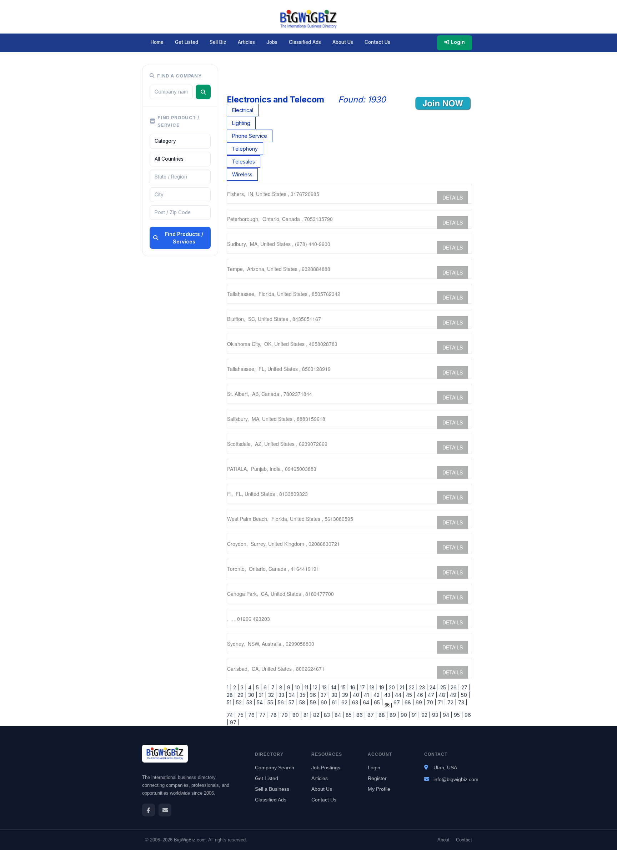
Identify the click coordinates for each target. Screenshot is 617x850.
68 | (408, 702)
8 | (282, 687)
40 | (356, 695)
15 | (344, 687)
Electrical (242, 110)
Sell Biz (218, 42)
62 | (345, 702)
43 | (388, 695)
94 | (446, 715)
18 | (373, 687)
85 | (349, 715)
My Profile (379, 789)
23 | (423, 687)
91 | (415, 715)
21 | (402, 687)
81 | (307, 715)
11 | (307, 687)
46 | (420, 695)
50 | (465, 695)
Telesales (243, 162)
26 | (454, 687)
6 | (266, 687)
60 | (324, 702)
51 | (231, 702)
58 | (303, 702)
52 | (240, 702)
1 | (229, 687)
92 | (425, 715)
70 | (430, 702)
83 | (327, 715)
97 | (234, 722)
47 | (431, 695)
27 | (465, 687)
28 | (231, 695)
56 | (281, 702)
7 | (274, 687)
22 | (412, 687)
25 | (444, 687)
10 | (298, 687)
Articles (246, 42)
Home (157, 42)
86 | (360, 715)
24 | (433, 687)
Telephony (245, 149)
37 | (324, 695)
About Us (342, 42)
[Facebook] (148, 810)
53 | (250, 702)
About (443, 840)
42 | (377, 695)
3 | (243, 687)
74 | (231, 715)
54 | (260, 702)
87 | (371, 715)
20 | (392, 687)
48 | (442, 695)
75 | (241, 715)
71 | (441, 702)
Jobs (271, 42)
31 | (262, 695)
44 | (399, 695)
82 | (317, 715)
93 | (436, 715)
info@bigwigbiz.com (455, 779)
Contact (464, 840)
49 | (454, 695)
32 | (272, 695)
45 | (410, 695)
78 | (274, 715)
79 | (285, 715)
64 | (366, 702)
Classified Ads (305, 42)
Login (458, 42)
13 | (325, 687)
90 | (404, 715)
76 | (252, 715)
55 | (271, 702)
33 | (282, 695)
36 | (313, 695)
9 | (290, 687)
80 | (296, 715)
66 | (387, 705)
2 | (235, 687)
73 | (462, 702)
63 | (356, 702)
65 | (377, 702)
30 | (252, 695)
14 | (335, 687)
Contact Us (377, 42)
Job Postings (325, 767)
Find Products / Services (184, 238)
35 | (303, 695)
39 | (346, 695)
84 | (338, 715)
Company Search (274, 767)
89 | (393, 715)
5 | (258, 687)
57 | (292, 702)
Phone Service (249, 136)
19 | (382, 687)
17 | (363, 687)
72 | (451, 702)
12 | (316, 687)
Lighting (241, 123)
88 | (382, 715)
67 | (397, 702)
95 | (457, 715)
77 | (263, 715)
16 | (353, 687)
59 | (313, 702)
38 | (335, 695)
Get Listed (186, 42)
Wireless (242, 174)
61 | (335, 702)
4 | (251, 687)
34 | (292, 695)
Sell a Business (272, 789)
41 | (367, 695)
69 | (419, 702)
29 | (241, 695)
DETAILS (452, 197)
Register (377, 778)
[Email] (165, 810)
